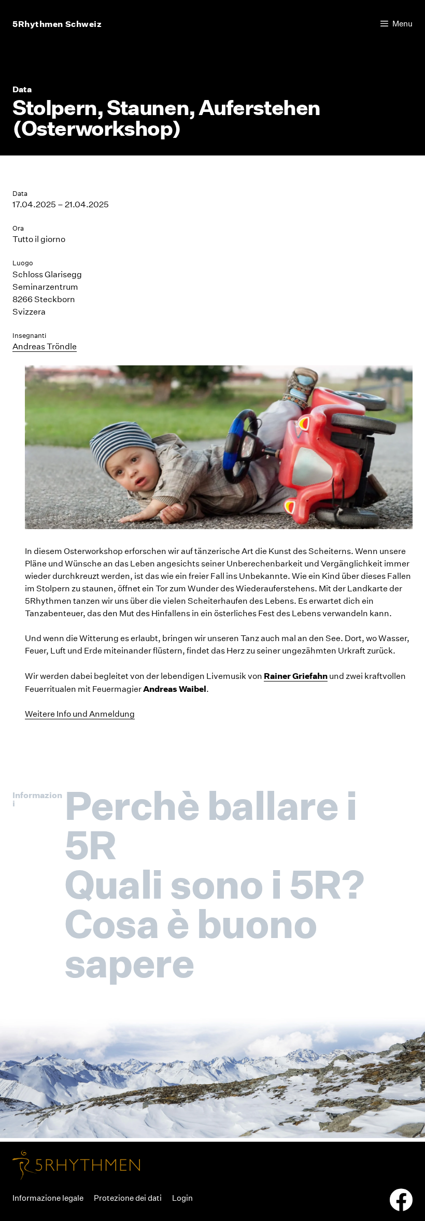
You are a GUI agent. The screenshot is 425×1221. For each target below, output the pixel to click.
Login (182, 1198)
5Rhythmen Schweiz (57, 24)
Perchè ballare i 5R (210, 825)
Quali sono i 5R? (214, 884)
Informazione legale (47, 1198)
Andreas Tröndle (44, 346)
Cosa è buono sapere (190, 943)
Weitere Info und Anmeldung (80, 714)
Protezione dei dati (128, 1198)
